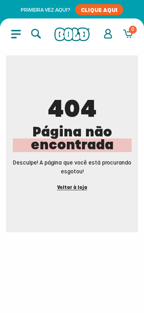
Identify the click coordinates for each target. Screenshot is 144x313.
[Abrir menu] (16, 34)
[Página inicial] (72, 34)
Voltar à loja (72, 187)
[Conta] (108, 34)
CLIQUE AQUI (99, 9)
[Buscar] (36, 34)
